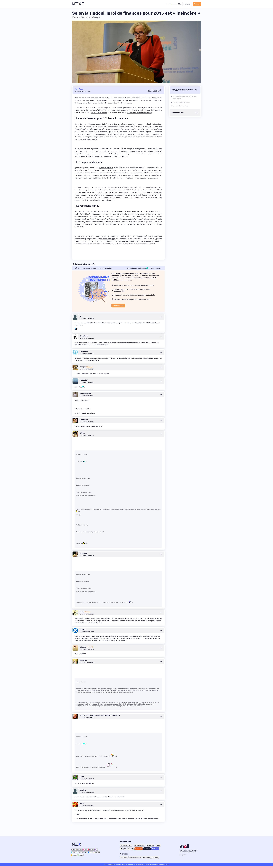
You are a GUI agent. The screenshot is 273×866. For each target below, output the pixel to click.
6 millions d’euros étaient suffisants (96, 110)
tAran (82, 433)
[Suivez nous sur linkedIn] (132, 848)
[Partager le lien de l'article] (196, 90)
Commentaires (178, 113)
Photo (78, 509)
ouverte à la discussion (99, 113)
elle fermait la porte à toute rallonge (139, 113)
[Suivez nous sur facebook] (128, 848)
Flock (85, 849)
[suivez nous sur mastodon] (124, 848)
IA (97, 849)
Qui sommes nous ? (126, 845)
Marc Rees (79, 89)
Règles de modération (135, 857)
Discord (156, 848)
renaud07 (84, 380)
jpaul (82, 612)
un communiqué (141, 236)
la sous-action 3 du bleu (87, 211)
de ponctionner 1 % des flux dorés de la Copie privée (120, 241)
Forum (158, 845)
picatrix (83, 790)
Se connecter (156, 268)
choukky (83, 553)
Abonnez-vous (118, 305)
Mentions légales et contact (162, 864)
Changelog (155, 857)
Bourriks (83, 660)
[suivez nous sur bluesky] (121, 848)
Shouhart (84, 336)
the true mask (85, 394)
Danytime (84, 351)
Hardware (92, 849)
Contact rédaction (139, 845)
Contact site (150, 845)
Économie (80, 849)
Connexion (187, 4)
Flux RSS (139, 848)
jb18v (82, 777)
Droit (74, 849)
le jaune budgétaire (106, 168)
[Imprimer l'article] (160, 90)
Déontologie (124, 857)
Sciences (97, 852)
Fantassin (84, 420)
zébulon (83, 647)
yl (80, 316)
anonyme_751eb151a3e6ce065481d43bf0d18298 (100, 715)
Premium (197, 4)
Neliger (83, 367)
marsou (83, 629)
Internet (75, 852)
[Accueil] (78, 4)
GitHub (148, 848)
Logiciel (81, 852)
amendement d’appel (108, 239)
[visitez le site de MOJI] (184, 847)
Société (81, 855)
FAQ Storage (146, 857)
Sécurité (75, 855)
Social (91, 852)
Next (86, 852)
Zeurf (82, 803)
